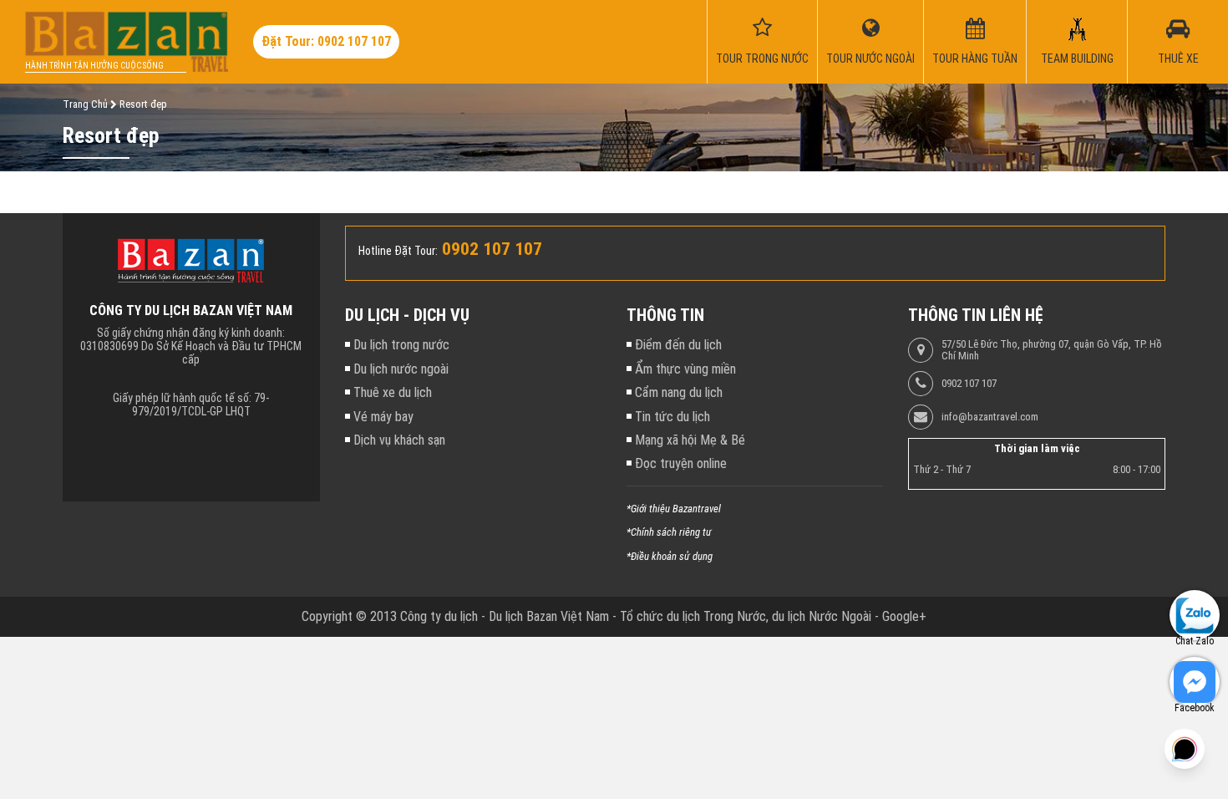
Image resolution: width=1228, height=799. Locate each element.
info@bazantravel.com (989, 417)
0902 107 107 (969, 383)
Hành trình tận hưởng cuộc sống (94, 65)
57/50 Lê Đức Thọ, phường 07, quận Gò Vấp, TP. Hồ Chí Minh (1051, 350)
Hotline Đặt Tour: (398, 250)
